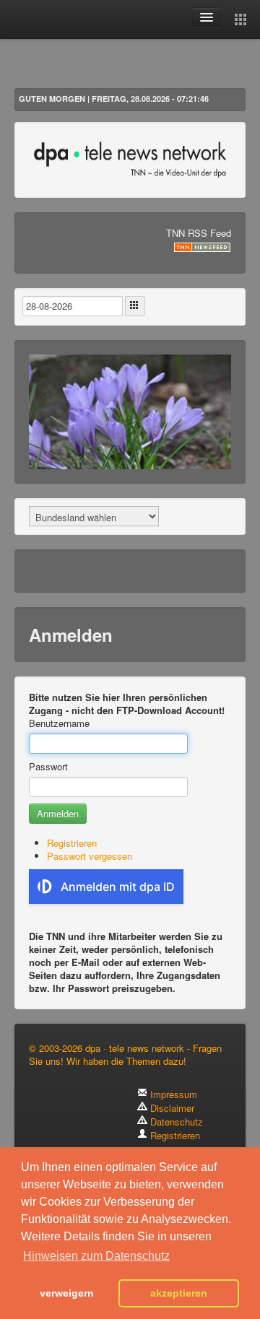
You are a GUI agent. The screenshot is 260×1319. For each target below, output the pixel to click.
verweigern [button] (67, 1293)
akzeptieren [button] (178, 1293)
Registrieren (72, 843)
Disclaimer (170, 1108)
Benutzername (59, 723)
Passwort (48, 766)
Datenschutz (175, 1121)
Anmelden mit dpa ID (118, 886)
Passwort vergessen (89, 856)
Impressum (172, 1094)
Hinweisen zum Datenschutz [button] (96, 1256)
